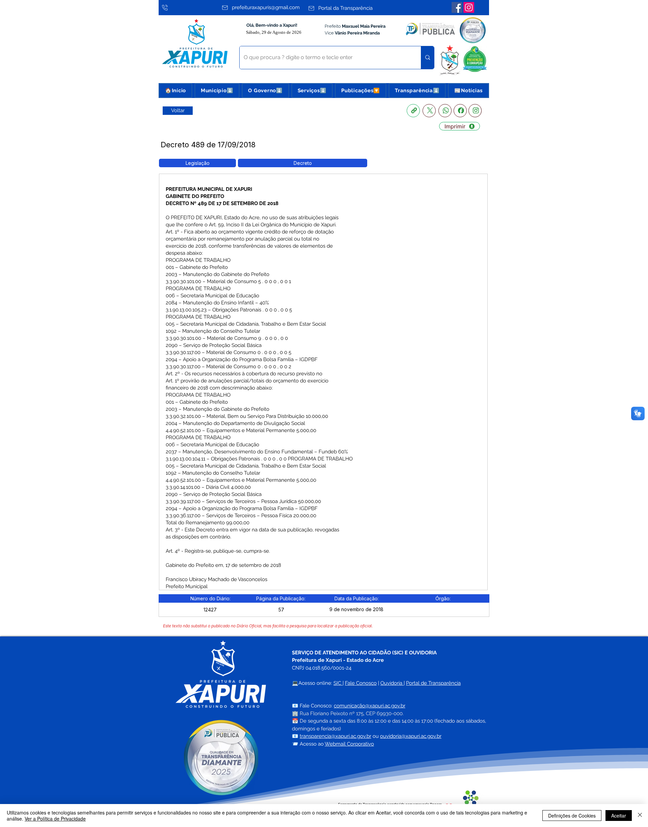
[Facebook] (457, 7)
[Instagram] (468, 7)
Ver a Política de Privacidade (55, 818)
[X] (429, 110)
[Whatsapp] (445, 110)
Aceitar (618, 815)
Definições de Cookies (572, 815)
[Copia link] (413, 110)
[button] (217, 90)
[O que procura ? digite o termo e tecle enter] (427, 57)
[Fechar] (640, 815)
